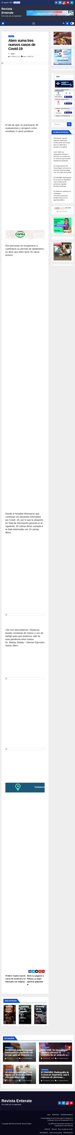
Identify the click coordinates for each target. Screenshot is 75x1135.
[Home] (2, 23)
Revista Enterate (16, 1101)
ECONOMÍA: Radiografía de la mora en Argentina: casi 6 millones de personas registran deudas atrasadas (62, 182)
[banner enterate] (25, 665)
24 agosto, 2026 (8, 1018)
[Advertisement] (25, 109)
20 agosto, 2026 (24, 1018)
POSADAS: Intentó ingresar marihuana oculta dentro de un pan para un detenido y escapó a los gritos (62, 143)
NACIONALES (45, 1069)
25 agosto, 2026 (12, 1058)
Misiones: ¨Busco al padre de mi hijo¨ (62, 1129)
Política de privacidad (56, 1132)
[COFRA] (25, 218)
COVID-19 (30, 56)
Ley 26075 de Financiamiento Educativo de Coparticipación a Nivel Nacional (60, 1124)
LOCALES (11, 36)
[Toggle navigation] (33, 23)
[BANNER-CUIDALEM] (25, 771)
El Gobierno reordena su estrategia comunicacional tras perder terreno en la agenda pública (62, 196)
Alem (24, 56)
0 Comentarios (26, 1058)
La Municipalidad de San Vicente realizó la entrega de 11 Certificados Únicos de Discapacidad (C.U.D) (57, 1119)
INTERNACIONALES (67, 1114)
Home (49, 1114)
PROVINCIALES (9, 1047)
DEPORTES (55, 1114)
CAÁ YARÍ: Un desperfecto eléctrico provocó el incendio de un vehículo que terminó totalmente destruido (62, 156)
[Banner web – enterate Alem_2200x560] (25, 585)
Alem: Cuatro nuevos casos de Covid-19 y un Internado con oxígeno (15, 979)
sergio (13, 53)
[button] (63, 23)
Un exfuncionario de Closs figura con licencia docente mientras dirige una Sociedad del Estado (18, 1076)
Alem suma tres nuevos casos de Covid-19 (21, 44)
